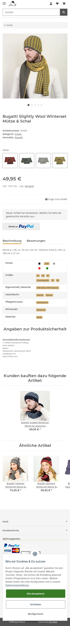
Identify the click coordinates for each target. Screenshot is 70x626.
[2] (21, 226)
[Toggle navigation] (4, 2)
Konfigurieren (35, 613)
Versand (29, 186)
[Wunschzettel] (57, 3)
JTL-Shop (53, 621)
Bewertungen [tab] (36, 240)
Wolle (39, 317)
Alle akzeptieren (36, 593)
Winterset (41, 310)
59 (38, 276)
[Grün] (47, 268)
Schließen (35, 604)
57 (53, 280)
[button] (51, 3)
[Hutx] (12, 3)
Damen (40, 295)
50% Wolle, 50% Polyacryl (47, 288)
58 (58, 280)
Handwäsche (42, 302)
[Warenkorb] (64, 3)
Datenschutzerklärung (17, 585)
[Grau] (54, 263)
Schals (18, 134)
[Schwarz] (39, 263)
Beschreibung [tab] (12, 240)
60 (43, 276)
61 (48, 276)
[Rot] (39, 268)
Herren (49, 295)
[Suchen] (63, 12)
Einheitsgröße (43, 280)
